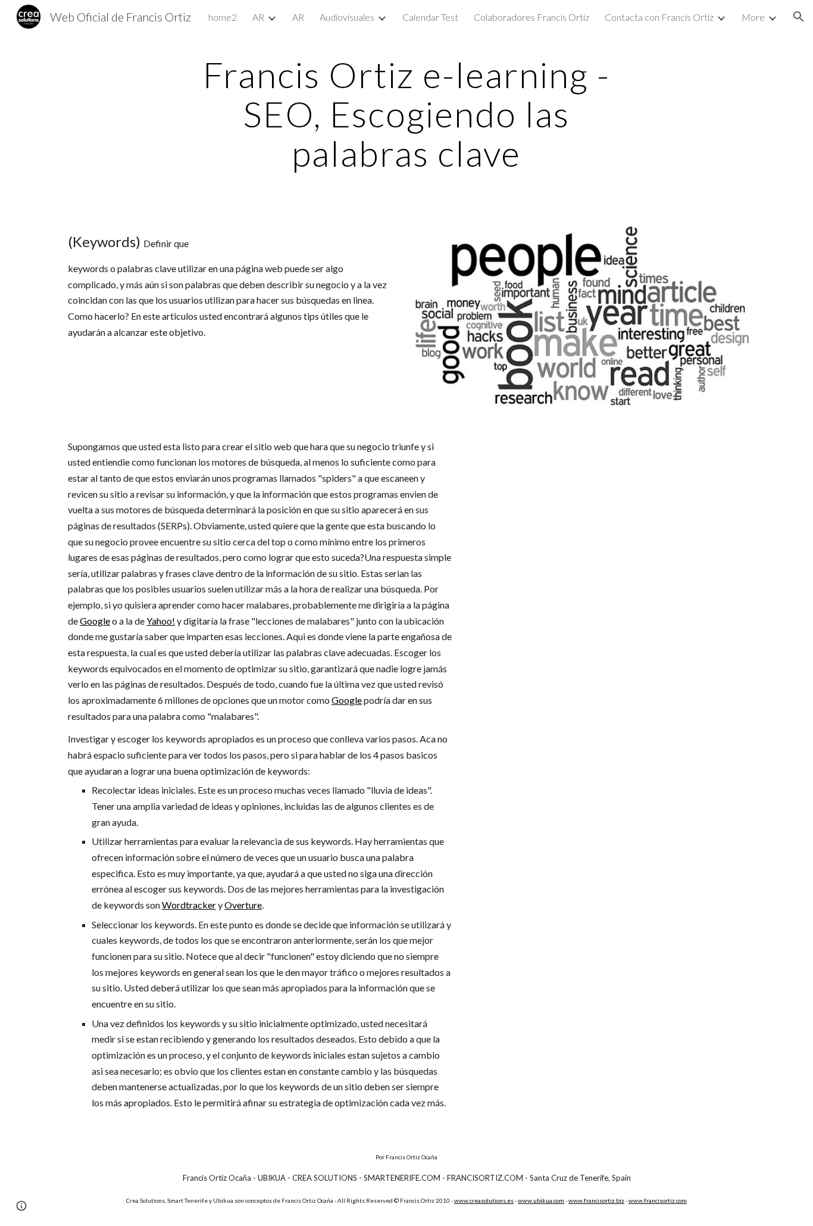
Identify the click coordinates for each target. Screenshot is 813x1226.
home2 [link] (222, 17)
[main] (406, 113)
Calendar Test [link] (430, 17)
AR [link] (258, 17)
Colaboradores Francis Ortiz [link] (531, 17)
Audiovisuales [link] (347, 17)
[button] (798, 16)
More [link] (753, 17)
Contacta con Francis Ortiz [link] (659, 17)
